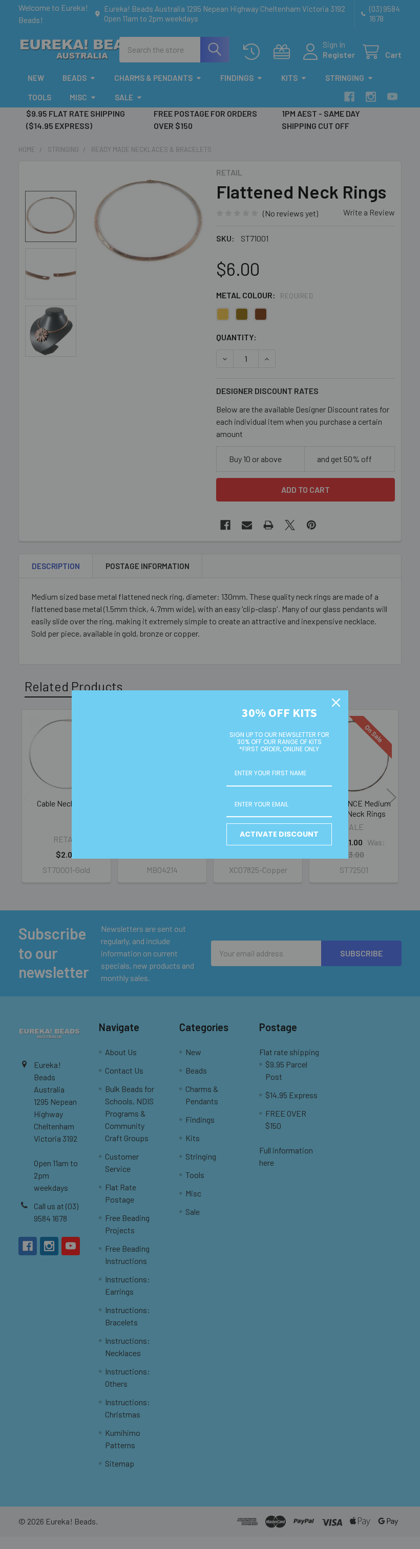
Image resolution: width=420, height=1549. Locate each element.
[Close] (336, 702)
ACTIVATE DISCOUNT (279, 834)
